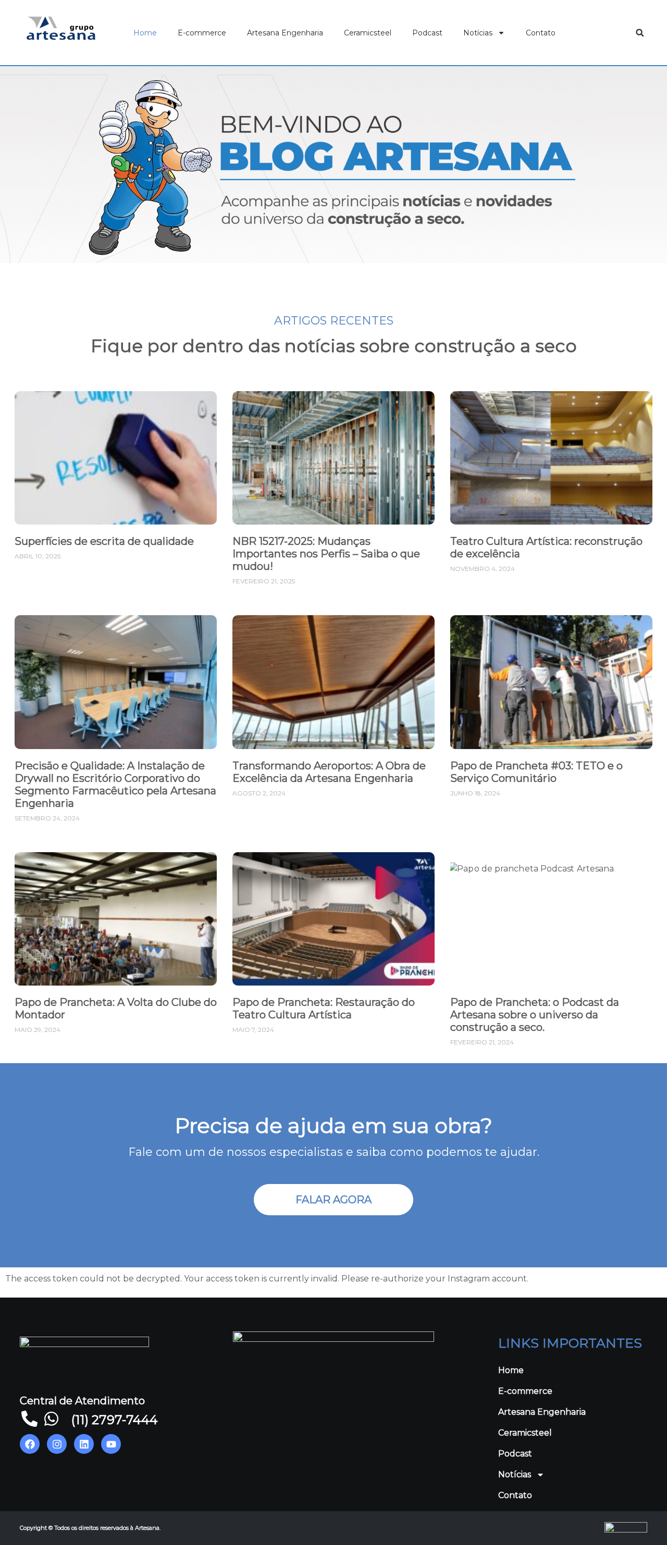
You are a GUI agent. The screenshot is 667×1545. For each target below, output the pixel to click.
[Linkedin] (84, 1444)
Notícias (477, 33)
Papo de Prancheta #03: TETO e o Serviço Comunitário (536, 771)
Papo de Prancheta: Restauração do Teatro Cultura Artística (323, 1008)
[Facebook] (30, 1444)
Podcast (427, 33)
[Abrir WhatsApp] (641, 1519)
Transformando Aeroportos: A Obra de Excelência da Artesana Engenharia (329, 771)
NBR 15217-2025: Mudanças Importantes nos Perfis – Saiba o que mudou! (326, 553)
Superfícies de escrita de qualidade (104, 541)
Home (145, 33)
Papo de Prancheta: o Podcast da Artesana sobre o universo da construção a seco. (534, 1014)
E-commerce (202, 33)
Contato (540, 33)
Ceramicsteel (367, 33)
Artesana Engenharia (285, 33)
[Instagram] (57, 1444)
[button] (640, 33)
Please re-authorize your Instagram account (434, 1279)
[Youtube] (111, 1444)
